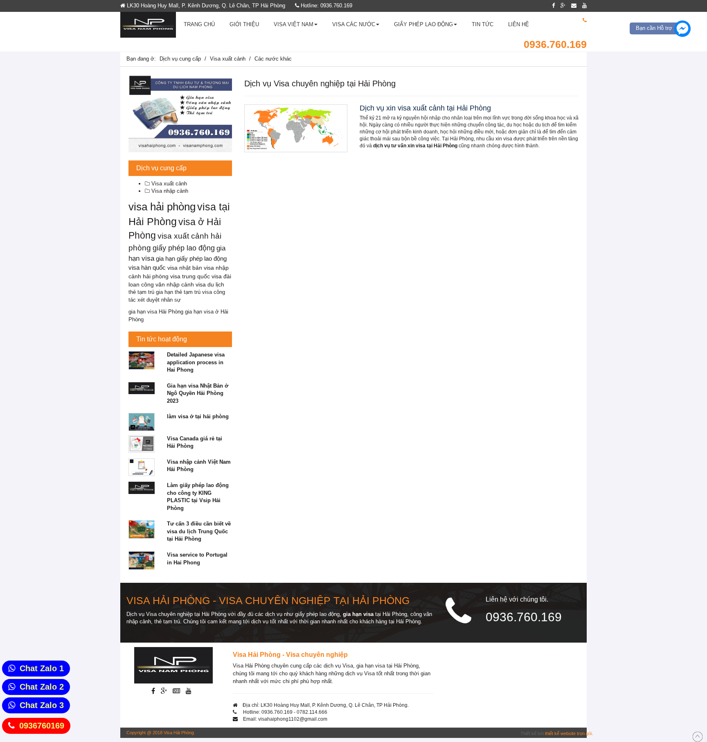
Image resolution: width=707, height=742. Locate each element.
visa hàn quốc (147, 267)
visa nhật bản (184, 267)
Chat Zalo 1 (42, 668)
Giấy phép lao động (423, 24)
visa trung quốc (190, 276)
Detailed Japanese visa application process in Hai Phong (196, 362)
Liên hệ (518, 24)
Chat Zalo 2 (42, 686)
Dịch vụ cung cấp (180, 59)
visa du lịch (210, 285)
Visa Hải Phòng (179, 732)
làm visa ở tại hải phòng (198, 416)
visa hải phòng (162, 207)
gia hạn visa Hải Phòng (155, 312)
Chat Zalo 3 (42, 705)
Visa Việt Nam (293, 24)
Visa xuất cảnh (227, 59)
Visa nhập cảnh (169, 191)
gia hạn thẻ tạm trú (178, 292)
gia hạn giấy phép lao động (191, 258)
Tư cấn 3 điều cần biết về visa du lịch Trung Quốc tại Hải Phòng (199, 531)
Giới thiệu (244, 24)
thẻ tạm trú (141, 292)
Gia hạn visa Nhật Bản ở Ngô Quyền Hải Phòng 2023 (197, 393)
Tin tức (482, 24)
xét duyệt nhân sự (159, 300)
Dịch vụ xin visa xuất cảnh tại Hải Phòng (425, 108)
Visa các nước (353, 24)
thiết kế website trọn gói (568, 733)
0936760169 (41, 725)
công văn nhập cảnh (167, 285)
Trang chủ (199, 24)
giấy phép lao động (184, 248)
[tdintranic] (180, 113)
